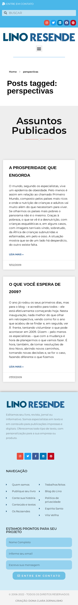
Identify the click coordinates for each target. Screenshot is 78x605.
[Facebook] (66, 23)
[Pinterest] (73, 23)
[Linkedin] (60, 23)
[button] (39, 48)
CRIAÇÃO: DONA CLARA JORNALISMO (39, 600)
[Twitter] (53, 23)
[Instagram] (47, 23)
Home (13, 71)
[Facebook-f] (35, 456)
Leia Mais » (16, 254)
